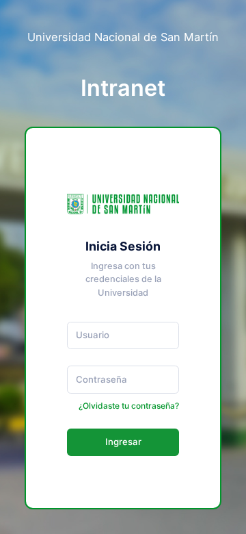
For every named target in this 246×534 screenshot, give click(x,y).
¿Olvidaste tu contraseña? (129, 405)
